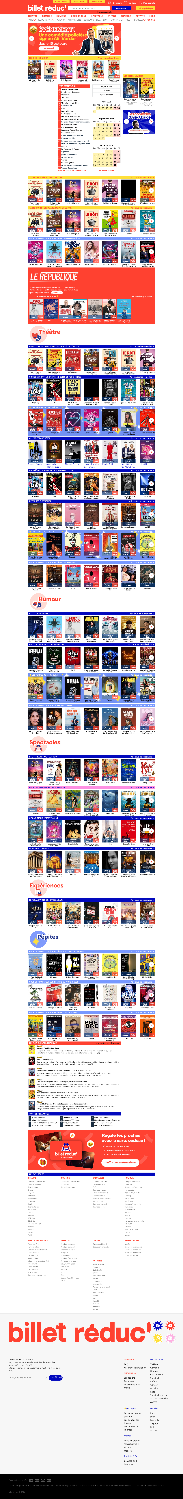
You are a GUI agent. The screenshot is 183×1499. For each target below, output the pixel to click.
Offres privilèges (145, 8)
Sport (95, 1290)
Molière (128, 1450)
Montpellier (117, 20)
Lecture (30, 1212)
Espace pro (129, 1377)
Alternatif (128, 1224)
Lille (98, 20)
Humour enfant (33, 1247)
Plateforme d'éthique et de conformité (114, 1485)
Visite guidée (97, 1284)
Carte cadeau (61, 1)
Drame (30, 1190)
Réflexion (31, 1218)
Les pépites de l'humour (131, 1428)
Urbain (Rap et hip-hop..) (70, 1278)
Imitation (128, 1218)
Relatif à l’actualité (131, 1229)
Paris (30, 20)
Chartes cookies (88, 1485)
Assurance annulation (135, 1367)
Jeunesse (31, 1226)
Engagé (30, 1229)
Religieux (64, 1252)
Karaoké (96, 1301)
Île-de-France (45, 20)
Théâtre (154, 1364)
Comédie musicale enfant (37, 1250)
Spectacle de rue (99, 1207)
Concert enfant (33, 1252)
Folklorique (65, 1266)
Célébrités (32, 1221)
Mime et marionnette (101, 1193)
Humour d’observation (133, 1204)
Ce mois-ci (129, 1464)
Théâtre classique (34, 1184)
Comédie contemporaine (70, 1181)
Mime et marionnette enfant (38, 1261)
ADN (38, 1059)
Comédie (154, 1367)
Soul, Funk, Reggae (68, 1264)
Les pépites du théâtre (131, 1421)
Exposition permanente (133, 1247)
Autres (153, 1401)
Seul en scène (33, 1187)
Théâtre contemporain (36, 1181)
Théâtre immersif (34, 1224)
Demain (106, 90)
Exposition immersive (133, 1250)
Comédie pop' (66, 1184)
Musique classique (68, 1244)
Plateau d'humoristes (133, 1193)
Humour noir (129, 1207)
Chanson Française (68, 1250)
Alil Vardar (129, 1447)
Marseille (154, 1420)
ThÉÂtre (32, 16)
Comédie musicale (100, 1181)
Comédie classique (68, 1187)
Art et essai (32, 1210)
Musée (127, 1244)
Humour (61, 16)
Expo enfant (32, 1264)
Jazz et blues (65, 1255)
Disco (63, 1281)
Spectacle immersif (100, 1204)
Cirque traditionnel (100, 1244)
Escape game (98, 1267)
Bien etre (96, 1304)
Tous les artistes (132, 1440)
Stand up (128, 1195)
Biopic (30, 1204)
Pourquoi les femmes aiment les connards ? (54, 1070)
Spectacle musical (99, 1190)
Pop (62, 1275)
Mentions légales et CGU (67, 1485)
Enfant (112, 16)
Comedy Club (79, 16)
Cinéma (96, 1273)
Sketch (127, 1215)
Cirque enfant (33, 1269)
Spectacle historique (100, 1201)
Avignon (61, 20)
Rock (63, 1272)
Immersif (96, 1306)
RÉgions (151, 20)
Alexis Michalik (131, 1443)
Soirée (95, 1278)
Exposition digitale (131, 1255)
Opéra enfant (33, 1266)
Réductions (97, 1)
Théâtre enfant (33, 1244)
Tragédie (31, 1193)
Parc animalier (98, 1292)
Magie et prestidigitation (102, 1198)
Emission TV (97, 1270)
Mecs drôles (129, 1198)
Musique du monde (68, 1247)
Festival (64, 1269)
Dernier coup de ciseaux (46, 1093)
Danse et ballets (99, 1195)
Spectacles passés (159, 1395)
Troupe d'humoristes (132, 1181)
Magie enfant (33, 1258)
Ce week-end (130, 1460)
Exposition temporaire (133, 1252)
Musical (31, 1215)
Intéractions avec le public (134, 1221)
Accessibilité (139, 1485)
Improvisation (130, 1190)
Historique (32, 1201)
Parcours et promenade (102, 1287)
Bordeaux (89, 20)
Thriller (30, 1235)
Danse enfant (33, 1255)
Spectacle (97, 16)
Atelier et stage (98, 1264)
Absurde (128, 1212)
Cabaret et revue (99, 1184)
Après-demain (106, 94)
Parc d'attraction (99, 1275)
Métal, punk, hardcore (69, 1261)
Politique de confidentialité (42, 1485)
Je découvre (57, 292)
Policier (30, 1232)
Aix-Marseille (74, 20)
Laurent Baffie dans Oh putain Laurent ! (52, 1104)
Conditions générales (18, 1485)
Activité (140, 16)
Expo (152, 16)
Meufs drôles (130, 1201)
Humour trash (130, 1210)
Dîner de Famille (43, 1048)
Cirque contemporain (101, 1247)
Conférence (97, 1281)
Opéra (95, 1187)
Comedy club (129, 1184)
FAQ (126, 1364)
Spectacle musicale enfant (37, 1275)
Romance (31, 1195)
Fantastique (32, 1198)
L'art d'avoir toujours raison (48, 1081)
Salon (95, 1298)
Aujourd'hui (106, 86)
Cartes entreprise (133, 1381)
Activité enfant (33, 1272)
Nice (128, 20)
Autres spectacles (159, 1398)
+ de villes (138, 20)
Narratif (128, 1226)
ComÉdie (47, 16)
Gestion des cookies (156, 1485)
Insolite (95, 1309)
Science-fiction (33, 1207)
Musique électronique (69, 1258)
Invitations (79, 1)
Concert (126, 16)
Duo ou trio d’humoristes (134, 1187)
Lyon (105, 20)
